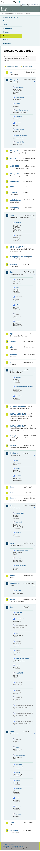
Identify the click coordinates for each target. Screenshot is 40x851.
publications (15, 583)
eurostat (13, 264)
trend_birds (19, 129)
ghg (11, 347)
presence (19, 116)
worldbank (14, 830)
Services (5, 39)
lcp (11, 506)
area (17, 747)
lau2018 (13, 498)
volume (18, 814)
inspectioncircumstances (19, 386)
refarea (18, 305)
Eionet (11, 13)
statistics (19, 788)
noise (12, 576)
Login (23, 4)
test (11, 607)
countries (19, 591)
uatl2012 (18, 476)
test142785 (19, 673)
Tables (5, 25)
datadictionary (16, 200)
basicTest (19, 612)
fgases (13, 334)
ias (11, 362)
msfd (12, 543)
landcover (14, 453)
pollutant (19, 396)
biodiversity (15, 181)
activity (18, 222)
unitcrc (18, 321)
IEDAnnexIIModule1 (16, 406)
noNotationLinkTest (19, 658)
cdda (12, 187)
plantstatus (19, 522)
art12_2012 (14, 80)
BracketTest (19, 619)
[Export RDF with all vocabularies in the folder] (34, 82)
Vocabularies (7, 36)
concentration (19, 755)
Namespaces (7, 43)
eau (17, 633)
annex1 (18, 377)
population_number (19, 110)
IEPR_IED (14, 436)
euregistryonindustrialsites (16, 257)
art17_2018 (14, 174)
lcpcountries (19, 513)
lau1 (12, 487)
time (17, 798)
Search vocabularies (12, 66)
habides (13, 355)
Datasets (5, 21)
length (18, 772)
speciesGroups (19, 565)
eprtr (12, 215)
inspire (13, 445)
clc (17, 460)
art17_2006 (14, 158)
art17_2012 (14, 166)
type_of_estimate (19, 135)
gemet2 (13, 341)
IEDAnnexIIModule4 (16, 426)
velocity (18, 806)
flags (17, 287)
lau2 (12, 493)
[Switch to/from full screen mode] (27, 5)
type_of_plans (19, 142)
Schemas (6, 32)
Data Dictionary (18, 13)
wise (12, 823)
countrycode (19, 87)
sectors (18, 532)
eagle (18, 468)
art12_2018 (14, 151)
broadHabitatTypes (19, 550)
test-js (18, 665)
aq (11, 72)
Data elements (7, 28)
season (18, 123)
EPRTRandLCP (16, 247)
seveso (13, 599)
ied (11, 370)
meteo (18, 780)
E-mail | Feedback (8, 844)
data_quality (19, 97)
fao (11, 272)
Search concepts (27, 66)
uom (12, 732)
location (18, 103)
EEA (11, 2)
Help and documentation (10, 17)
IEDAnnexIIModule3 (16, 414)
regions (18, 558)
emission (19, 764)
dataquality (14, 208)
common (13, 192)
